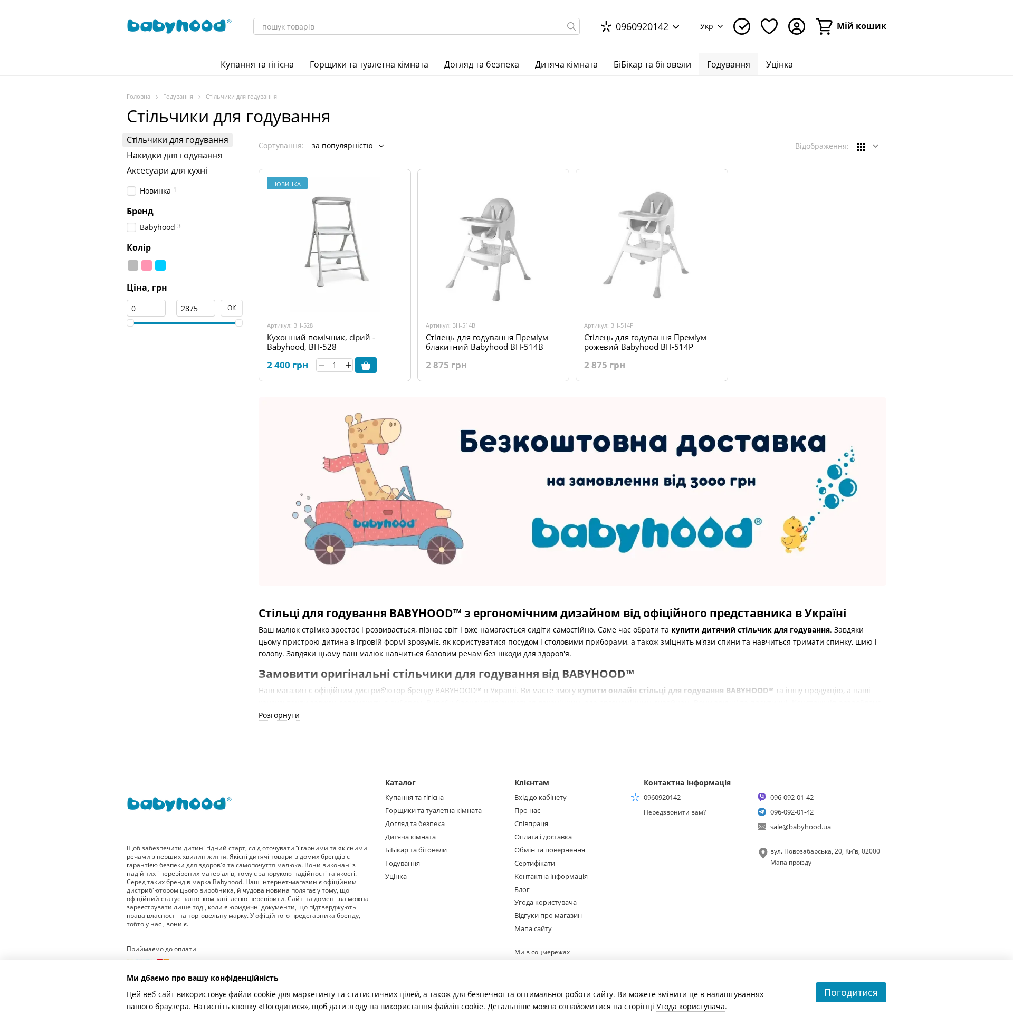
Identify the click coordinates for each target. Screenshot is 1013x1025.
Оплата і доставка (543, 836)
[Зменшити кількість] (321, 365)
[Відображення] (867, 146)
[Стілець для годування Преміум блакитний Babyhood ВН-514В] (493, 245)
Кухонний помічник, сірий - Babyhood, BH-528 (321, 342)
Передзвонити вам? (675, 812)
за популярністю (342, 145)
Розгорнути (279, 715)
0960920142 (642, 26)
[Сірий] (133, 266)
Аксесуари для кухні (167, 170)
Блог (522, 889)
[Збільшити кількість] (347, 365)
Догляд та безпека (481, 64)
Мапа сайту (533, 928)
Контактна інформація (551, 876)
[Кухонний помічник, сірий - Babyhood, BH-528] (335, 245)
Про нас (527, 810)
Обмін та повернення (549, 850)
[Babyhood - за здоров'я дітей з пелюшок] (179, 803)
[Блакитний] (160, 266)
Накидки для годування (175, 155)
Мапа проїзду (790, 862)
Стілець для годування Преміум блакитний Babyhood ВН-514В (487, 342)
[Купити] (366, 365)
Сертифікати (534, 863)
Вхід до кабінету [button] (540, 797)
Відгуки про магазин (548, 915)
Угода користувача (545, 902)
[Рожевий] (146, 266)
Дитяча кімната (566, 64)
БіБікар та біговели (652, 64)
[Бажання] (769, 26)
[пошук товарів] (571, 26)
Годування (728, 64)
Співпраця (531, 823)
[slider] (130, 323)
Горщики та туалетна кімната (369, 64)
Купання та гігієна (257, 64)
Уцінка (779, 64)
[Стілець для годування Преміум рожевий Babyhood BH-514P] (652, 245)
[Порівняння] (741, 26)
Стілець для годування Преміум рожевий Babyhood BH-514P (645, 342)
